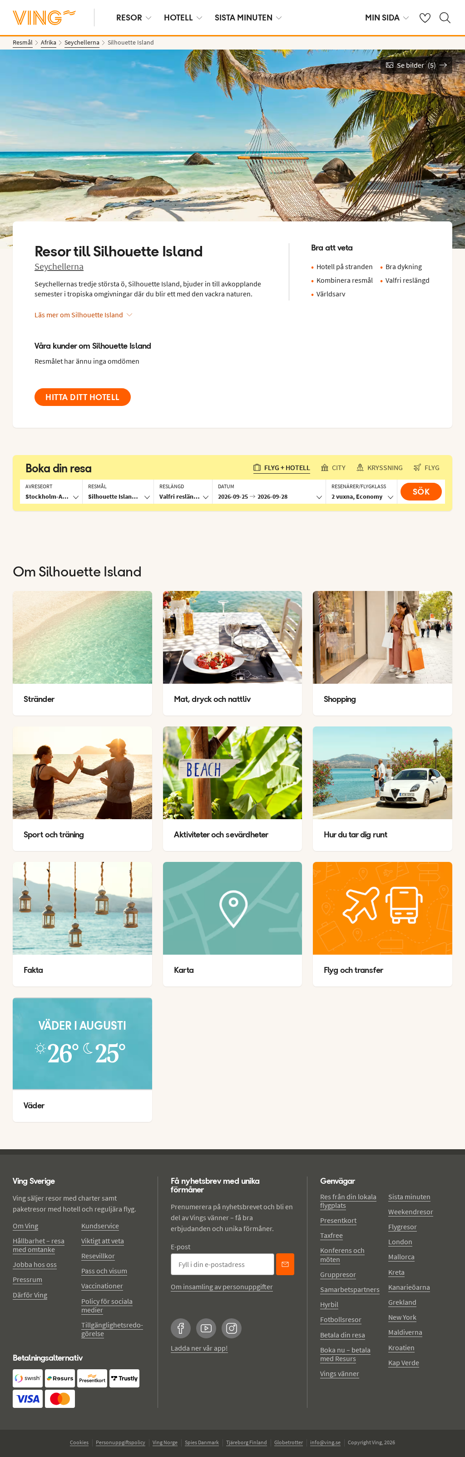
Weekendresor (410, 1211)
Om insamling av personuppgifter (222, 1286)
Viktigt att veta (102, 1240)
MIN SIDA (382, 17)
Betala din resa (342, 1334)
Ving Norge (165, 1442)
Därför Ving (30, 1294)
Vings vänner (339, 1373)
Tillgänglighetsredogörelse (112, 1329)
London (400, 1241)
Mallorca (401, 1256)
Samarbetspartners (350, 1289)
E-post (180, 1246)
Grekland (402, 1302)
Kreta (396, 1272)
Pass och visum (104, 1270)
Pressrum (27, 1279)
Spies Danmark (202, 1442)
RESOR (129, 17)
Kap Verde (403, 1362)
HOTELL (178, 17)
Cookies (79, 1442)
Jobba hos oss (35, 1264)
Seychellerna (59, 266)
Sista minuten (409, 1196)
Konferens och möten (342, 1254)
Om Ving (25, 1225)
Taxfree (331, 1235)
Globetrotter (288, 1442)
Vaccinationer (102, 1285)
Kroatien (401, 1347)
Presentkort (338, 1220)
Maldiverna (405, 1332)
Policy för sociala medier (107, 1305)
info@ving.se (325, 1442)
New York (402, 1317)
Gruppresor (338, 1274)
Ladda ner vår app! (199, 1347)
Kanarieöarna (409, 1287)
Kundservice (100, 1225)
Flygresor (402, 1226)
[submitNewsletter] (285, 1264)
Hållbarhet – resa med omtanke (38, 1245)
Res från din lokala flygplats (348, 1201)
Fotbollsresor (340, 1319)
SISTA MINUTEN (243, 17)
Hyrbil (329, 1304)
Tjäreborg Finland (246, 1442)
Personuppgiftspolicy (120, 1442)
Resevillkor (98, 1255)
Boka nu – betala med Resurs (345, 1354)
